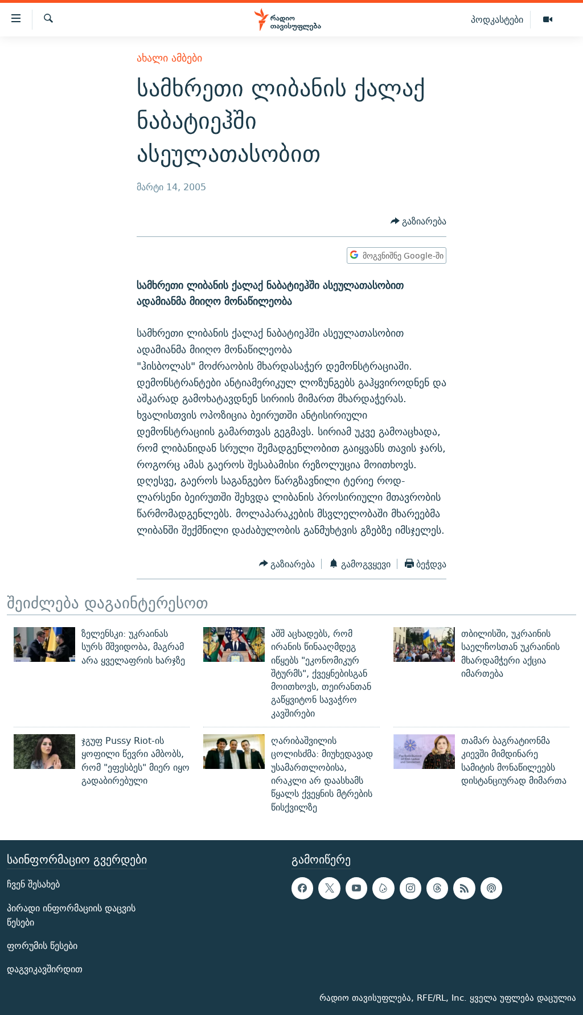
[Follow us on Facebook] (302, 888)
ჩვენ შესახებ (33, 884)
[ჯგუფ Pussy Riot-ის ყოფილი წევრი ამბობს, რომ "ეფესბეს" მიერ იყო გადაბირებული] (44, 751)
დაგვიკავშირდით (45, 969)
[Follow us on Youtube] (356, 888)
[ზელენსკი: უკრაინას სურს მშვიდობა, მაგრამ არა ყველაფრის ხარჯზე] (44, 644)
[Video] (548, 20)
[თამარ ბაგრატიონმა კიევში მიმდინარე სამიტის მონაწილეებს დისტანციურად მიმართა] (424, 751)
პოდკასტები (497, 19)
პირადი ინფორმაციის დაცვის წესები (71, 915)
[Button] (419, 221)
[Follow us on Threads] (437, 888)
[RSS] (464, 888)
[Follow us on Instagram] (410, 888)
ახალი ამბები (169, 58)
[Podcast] (491, 888)
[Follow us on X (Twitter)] (329, 888)
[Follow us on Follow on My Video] (383, 888)
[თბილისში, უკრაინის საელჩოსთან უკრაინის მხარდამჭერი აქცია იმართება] (424, 644)
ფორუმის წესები (42, 946)
